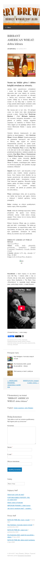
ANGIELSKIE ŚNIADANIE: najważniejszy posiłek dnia (14, 384)
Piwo (20, 340)
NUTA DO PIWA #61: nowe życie (17, 530)
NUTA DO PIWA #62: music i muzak (18, 520)
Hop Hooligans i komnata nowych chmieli (19, 525)
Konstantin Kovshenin (24, 555)
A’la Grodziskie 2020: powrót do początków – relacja (22, 365)
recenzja (9, 344)
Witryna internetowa (13, 461)
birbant (24, 341)
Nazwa (9, 447)
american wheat (16, 341)
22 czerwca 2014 (21, 49)
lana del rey (20, 343)
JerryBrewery (11, 49)
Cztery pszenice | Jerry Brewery (23, 408)
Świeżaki (24, 340)
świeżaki (15, 344)
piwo (25, 343)
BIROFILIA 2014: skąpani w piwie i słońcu (31, 382)
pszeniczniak (31, 343)
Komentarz (10, 426)
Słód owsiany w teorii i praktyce (23, 371)
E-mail (9, 454)
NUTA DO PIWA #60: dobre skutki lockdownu (21, 540)
